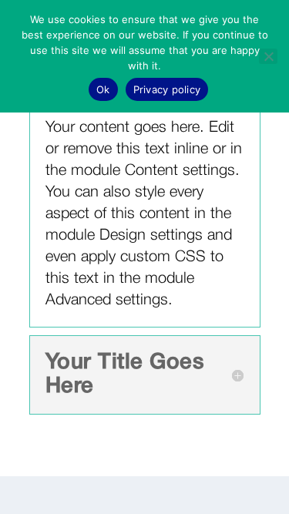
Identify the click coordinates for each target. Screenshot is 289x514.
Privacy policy (167, 89)
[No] (268, 56)
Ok (103, 89)
